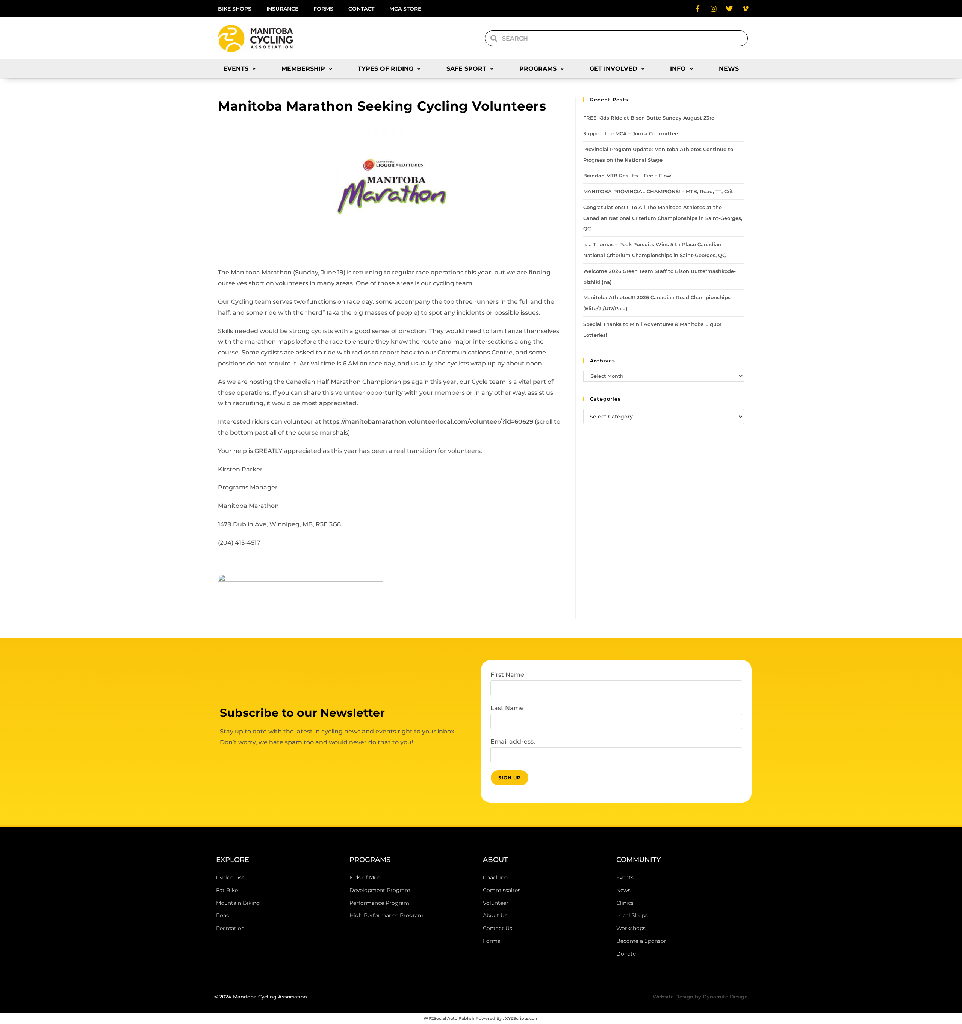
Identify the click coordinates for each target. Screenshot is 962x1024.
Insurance (282, 8)
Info (678, 68)
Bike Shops (234, 8)
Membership (303, 68)
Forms (323, 8)
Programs (538, 68)
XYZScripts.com (522, 1018)
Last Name (507, 708)
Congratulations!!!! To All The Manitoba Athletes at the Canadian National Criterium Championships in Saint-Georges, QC (662, 218)
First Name (507, 674)
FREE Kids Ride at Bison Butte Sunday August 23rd (649, 118)
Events (235, 68)
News (729, 68)
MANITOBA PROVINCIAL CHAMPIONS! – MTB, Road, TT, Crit (658, 191)
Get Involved (613, 68)
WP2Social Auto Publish (449, 1018)
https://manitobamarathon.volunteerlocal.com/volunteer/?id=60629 (428, 421)
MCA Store (405, 8)
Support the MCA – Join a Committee (630, 133)
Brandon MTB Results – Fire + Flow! (628, 176)
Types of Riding (385, 68)
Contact (361, 8)
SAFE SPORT (466, 68)
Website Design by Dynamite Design (700, 997)
